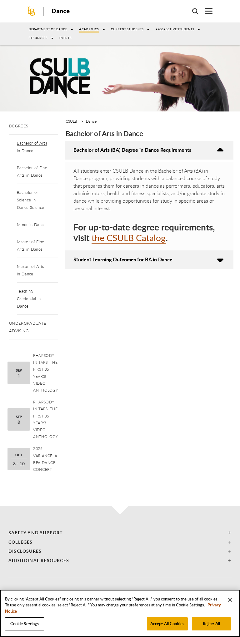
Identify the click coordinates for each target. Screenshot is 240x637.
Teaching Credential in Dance (29, 298)
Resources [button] (38, 38)
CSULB (71, 121)
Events (65, 38)
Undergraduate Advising (27, 326)
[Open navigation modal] (205, 11)
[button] (55, 123)
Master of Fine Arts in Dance (30, 245)
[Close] (230, 600)
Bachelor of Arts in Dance (32, 146)
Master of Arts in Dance (30, 270)
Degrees (18, 126)
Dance (61, 10)
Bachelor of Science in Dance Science (30, 200)
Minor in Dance (31, 224)
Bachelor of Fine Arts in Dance (32, 171)
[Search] (192, 11)
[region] (120, 613)
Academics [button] (89, 29)
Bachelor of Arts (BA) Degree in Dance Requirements (132, 149)
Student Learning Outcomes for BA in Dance (122, 259)
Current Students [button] (127, 29)
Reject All (211, 623)
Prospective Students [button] (175, 29)
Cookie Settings (24, 623)
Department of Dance (48, 29)
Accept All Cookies (167, 623)
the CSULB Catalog (129, 238)
